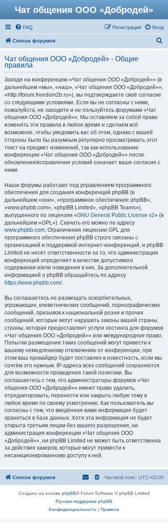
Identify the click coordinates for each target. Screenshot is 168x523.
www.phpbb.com (24, 230)
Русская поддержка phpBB (84, 501)
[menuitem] (24, 27)
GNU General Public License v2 (116, 215)
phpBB (69, 493)
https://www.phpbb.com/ (33, 283)
